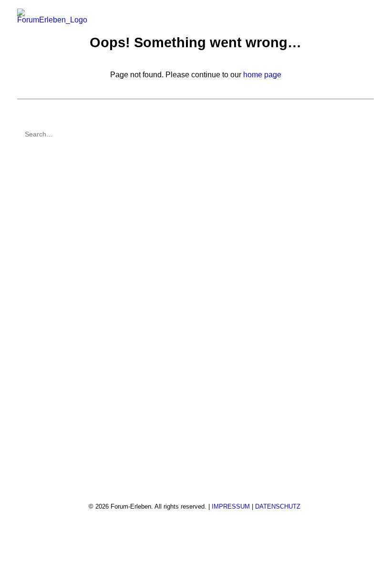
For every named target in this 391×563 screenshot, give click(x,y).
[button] (369, 18)
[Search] (195, 134)
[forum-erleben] (52, 18)
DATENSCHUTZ (277, 506)
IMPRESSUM (231, 506)
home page (262, 75)
